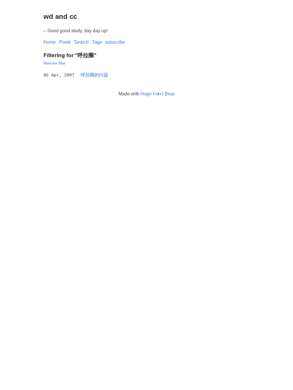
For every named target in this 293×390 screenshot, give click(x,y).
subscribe (115, 42)
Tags (97, 42)
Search (81, 42)
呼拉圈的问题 (94, 75)
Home (49, 42)
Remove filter (54, 63)
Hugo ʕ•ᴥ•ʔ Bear (157, 93)
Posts (65, 42)
